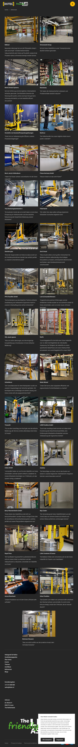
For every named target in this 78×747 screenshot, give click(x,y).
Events (7, 662)
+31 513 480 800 (10, 685)
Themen (7, 664)
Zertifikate (8, 667)
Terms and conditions (30, 743)
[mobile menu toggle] (70, 4)
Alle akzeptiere (47, 739)
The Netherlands (10, 707)
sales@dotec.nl (9, 687)
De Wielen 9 (8, 703)
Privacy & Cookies (16, 743)
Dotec (6, 743)
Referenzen (8, 669)
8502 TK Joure (9, 705)
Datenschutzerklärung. (63, 733)
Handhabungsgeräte (11, 657)
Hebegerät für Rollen (11, 654)
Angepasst (59, 739)
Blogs (6, 672)
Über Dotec (8, 659)
